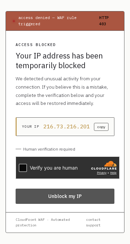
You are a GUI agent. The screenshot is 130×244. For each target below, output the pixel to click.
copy (101, 127)
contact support (93, 222)
